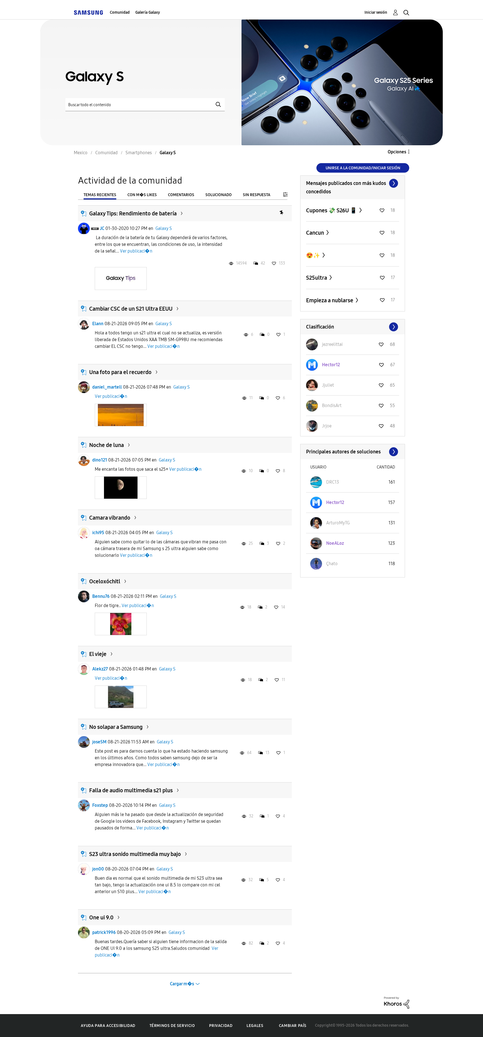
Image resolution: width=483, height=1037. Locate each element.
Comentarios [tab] (181, 194)
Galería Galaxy (147, 12)
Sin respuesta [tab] (256, 194)
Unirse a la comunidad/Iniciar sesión (363, 168)
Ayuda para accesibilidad (108, 1025)
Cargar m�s (182, 983)
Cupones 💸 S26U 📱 (332, 210)
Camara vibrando (109, 517)
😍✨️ (313, 255)
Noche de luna (106, 445)
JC (102, 228)
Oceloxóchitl (104, 581)
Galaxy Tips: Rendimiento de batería (133, 213)
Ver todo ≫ (352, 183)
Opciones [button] (397, 151)
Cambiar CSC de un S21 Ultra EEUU (130, 308)
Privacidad (220, 1025)
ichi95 (98, 532)
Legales (255, 1025)
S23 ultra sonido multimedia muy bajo (135, 854)
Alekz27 (100, 669)
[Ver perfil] (84, 228)
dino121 (99, 460)
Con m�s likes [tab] (142, 194)
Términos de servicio (172, 1025)
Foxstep (100, 805)
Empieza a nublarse (330, 300)
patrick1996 (104, 932)
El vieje (97, 654)
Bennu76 (101, 596)
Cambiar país (293, 1025)
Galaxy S (163, 228)
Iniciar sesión (375, 12)
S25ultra (317, 277)
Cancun (315, 232)
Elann (97, 323)
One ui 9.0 (101, 917)
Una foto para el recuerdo (120, 372)
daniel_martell (107, 387)
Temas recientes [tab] (100, 194)
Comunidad (120, 12)
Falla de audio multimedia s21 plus (131, 790)
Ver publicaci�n (136, 251)
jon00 (98, 869)
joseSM (99, 742)
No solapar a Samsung (116, 727)
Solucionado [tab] (218, 194)
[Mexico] (88, 12)
